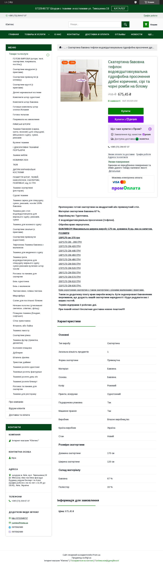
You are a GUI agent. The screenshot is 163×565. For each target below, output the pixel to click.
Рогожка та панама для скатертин (25, 275)
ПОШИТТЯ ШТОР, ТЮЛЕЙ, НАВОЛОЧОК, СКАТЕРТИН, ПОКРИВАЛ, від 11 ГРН (26, 180)
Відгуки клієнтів (17, 408)
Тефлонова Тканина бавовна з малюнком (28, 246)
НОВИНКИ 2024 (20, 160)
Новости (136, 34)
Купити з (120, 119)
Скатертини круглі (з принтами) (23, 86)
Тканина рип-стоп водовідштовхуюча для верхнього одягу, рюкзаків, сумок (26, 215)
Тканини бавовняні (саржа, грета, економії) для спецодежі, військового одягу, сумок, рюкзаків (28, 133)
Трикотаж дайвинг (22, 362)
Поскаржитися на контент (81, 561)
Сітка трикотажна (21, 321)
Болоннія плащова (22, 348)
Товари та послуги (18, 54)
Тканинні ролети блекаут (25, 381)
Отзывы (120, 34)
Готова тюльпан (21, 114)
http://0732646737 (20, 518)
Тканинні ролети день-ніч (25, 377)
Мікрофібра (19, 296)
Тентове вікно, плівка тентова (27, 291)
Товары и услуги (35, 34)
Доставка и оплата (97, 34)
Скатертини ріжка (21, 335)
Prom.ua (96, 555)
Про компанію (16, 402)
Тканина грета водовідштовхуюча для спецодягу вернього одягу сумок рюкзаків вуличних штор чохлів (28, 263)
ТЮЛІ (15, 164)
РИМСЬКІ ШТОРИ (21, 124)
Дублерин (18, 352)
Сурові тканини (20, 195)
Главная (14, 34)
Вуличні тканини (21, 142)
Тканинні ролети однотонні (26, 367)
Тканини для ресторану (24, 394)
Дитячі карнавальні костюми (27, 92)
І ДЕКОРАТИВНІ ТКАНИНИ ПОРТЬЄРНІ (26, 148)
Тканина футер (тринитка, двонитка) (25, 341)
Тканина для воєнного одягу (27, 224)
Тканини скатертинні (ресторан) (23, 189)
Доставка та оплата (19, 415)
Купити (125, 111)
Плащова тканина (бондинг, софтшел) (27, 314)
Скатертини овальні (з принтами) (24, 230)
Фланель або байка (23, 326)
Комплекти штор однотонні (26, 97)
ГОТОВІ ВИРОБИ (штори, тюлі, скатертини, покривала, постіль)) (28, 61)
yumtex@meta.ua (20, 522)
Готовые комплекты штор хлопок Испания (25, 108)
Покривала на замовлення (26, 119)
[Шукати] (125, 24)
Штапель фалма (21, 357)
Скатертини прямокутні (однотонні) (24, 238)
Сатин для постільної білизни (27, 300)
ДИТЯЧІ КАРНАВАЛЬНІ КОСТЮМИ (24, 171)
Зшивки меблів (20, 155)
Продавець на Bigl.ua (81, 558)
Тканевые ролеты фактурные (27, 372)
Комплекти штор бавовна (25, 102)
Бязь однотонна (21, 281)
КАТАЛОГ (119, 8)
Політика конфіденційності (107, 561)
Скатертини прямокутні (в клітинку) (25, 78)
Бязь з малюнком (21, 286)
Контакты (73, 34)
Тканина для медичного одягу (28, 252)
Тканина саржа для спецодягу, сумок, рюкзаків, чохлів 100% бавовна (28, 203)
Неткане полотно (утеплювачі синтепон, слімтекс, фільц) (27, 307)
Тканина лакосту (21, 330)
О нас (57, 34)
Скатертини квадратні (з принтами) (25, 70)
